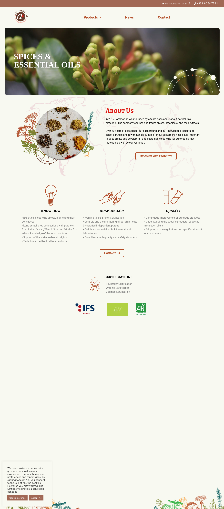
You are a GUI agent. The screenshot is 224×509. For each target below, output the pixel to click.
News (129, 17)
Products (91, 17)
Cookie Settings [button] (17, 498)
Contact (164, 17)
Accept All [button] (36, 498)
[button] (92, 17)
